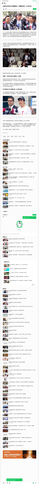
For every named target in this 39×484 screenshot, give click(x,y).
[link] (7, 483)
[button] (4, 483)
